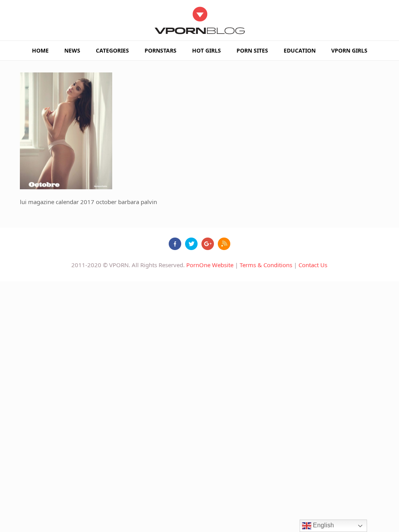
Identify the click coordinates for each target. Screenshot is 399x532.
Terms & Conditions (266, 265)
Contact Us (312, 265)
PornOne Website (209, 265)
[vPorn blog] (200, 20)
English (322, 525)
